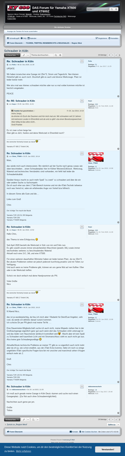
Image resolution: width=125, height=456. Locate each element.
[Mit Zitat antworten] (82, 61)
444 (96, 104)
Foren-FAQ (11, 19)
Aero (53, 442)
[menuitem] (23, 38)
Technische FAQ (60, 16)
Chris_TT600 (93, 163)
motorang (66, 440)
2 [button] (116, 55)
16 (96, 390)
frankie (17, 111)
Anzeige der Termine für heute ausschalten (22, 31)
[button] (109, 55)
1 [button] (112, 55)
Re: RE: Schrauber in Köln (21, 101)
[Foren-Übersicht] (19, 7)
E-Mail (72, 440)
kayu (90, 101)
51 (96, 64)
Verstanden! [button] (108, 449)
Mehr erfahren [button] (23, 451)
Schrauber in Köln (16, 50)
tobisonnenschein (95, 386)
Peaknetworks (45, 14)
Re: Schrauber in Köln (20, 61)
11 (96, 166)
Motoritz (29, 14)
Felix (90, 61)
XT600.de (11, 16)
